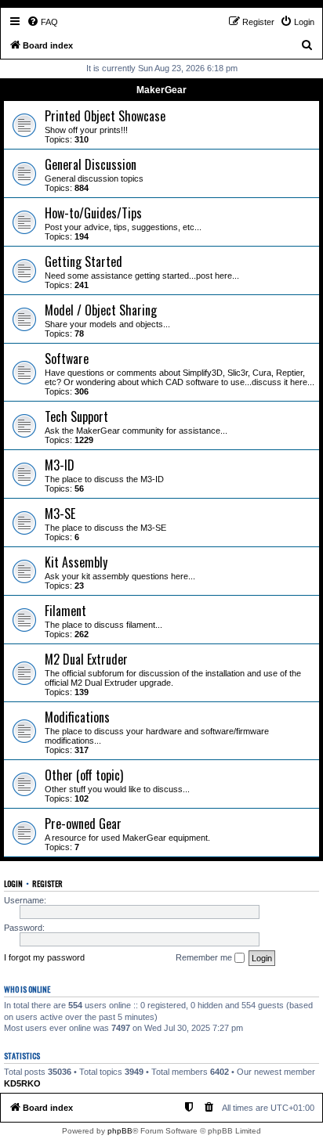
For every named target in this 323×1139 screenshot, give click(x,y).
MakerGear (161, 90)
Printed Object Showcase (105, 115)
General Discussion (90, 164)
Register (47, 883)
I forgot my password (44, 957)
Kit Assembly (76, 562)
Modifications (77, 717)
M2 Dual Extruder (86, 659)
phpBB (119, 1130)
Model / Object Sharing (101, 310)
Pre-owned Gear (83, 823)
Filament (65, 610)
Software (67, 358)
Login (13, 883)
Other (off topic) (84, 775)
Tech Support (76, 416)
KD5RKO (22, 1083)
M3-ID (59, 465)
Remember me (205, 957)
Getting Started (83, 261)
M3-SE (60, 513)
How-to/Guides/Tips (93, 213)
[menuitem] (42, 22)
